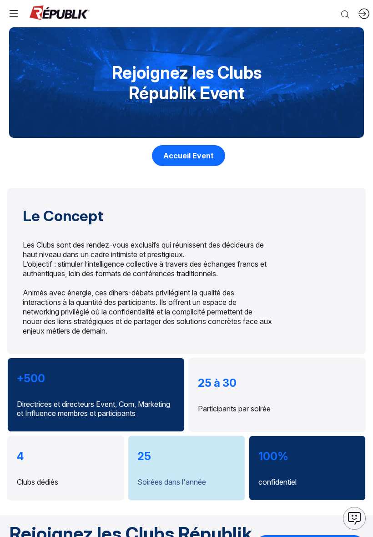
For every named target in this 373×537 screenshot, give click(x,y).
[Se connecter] (364, 14)
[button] (188, 155)
